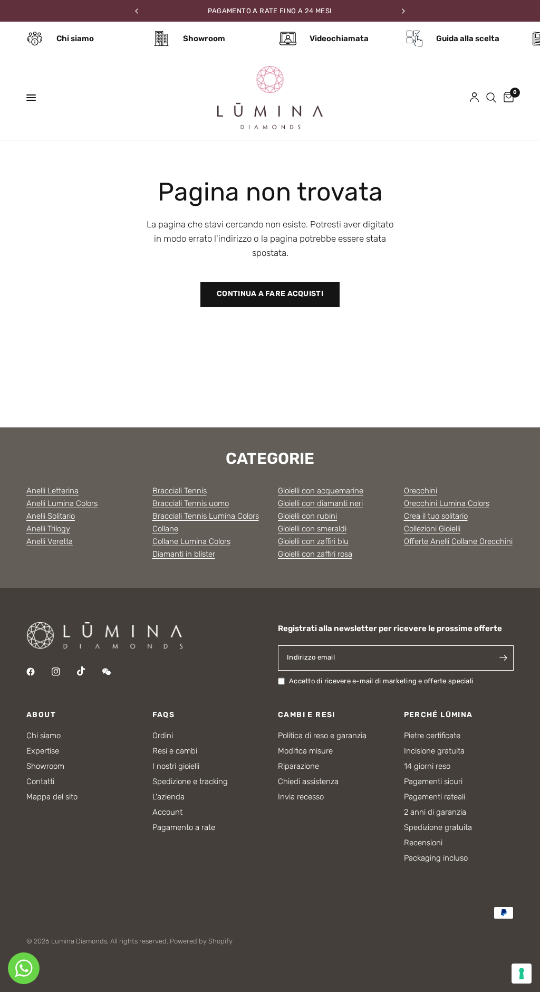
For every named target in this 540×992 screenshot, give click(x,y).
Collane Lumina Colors (191, 541)
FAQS (163, 715)
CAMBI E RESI (306, 715)
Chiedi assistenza (308, 781)
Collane (165, 528)
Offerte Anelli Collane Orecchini (458, 541)
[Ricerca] (491, 97)
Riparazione (298, 766)
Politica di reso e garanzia (322, 735)
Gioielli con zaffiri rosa (315, 554)
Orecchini (420, 490)
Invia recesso (301, 797)
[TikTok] (88, 671)
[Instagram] (63, 671)
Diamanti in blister (183, 554)
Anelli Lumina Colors (62, 503)
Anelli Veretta (49, 541)
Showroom (45, 766)
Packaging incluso (436, 858)
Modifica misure (305, 751)
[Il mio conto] (474, 97)
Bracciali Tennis (179, 490)
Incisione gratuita (434, 751)
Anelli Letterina (52, 490)
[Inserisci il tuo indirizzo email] (503, 658)
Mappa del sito (52, 797)
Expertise (42, 751)
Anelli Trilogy (48, 528)
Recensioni (423, 842)
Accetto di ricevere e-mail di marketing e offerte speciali (381, 681)
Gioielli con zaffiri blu (313, 541)
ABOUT (41, 715)
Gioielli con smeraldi (312, 528)
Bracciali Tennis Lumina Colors (205, 516)
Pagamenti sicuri (433, 781)
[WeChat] (114, 671)
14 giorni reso (427, 766)
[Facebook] (38, 671)
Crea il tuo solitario (436, 516)
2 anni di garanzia (435, 812)
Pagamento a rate (183, 827)
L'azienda (168, 797)
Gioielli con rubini (307, 516)
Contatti (40, 781)
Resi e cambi (174, 751)
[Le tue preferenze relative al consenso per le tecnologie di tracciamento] (522, 974)
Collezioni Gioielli (432, 528)
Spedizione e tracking (190, 781)
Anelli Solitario (50, 516)
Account (167, 812)
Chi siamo (43, 735)
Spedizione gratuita (438, 827)
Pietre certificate (432, 735)
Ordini (162, 735)
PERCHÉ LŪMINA (438, 715)
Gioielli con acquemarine (320, 490)
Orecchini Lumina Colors (446, 503)
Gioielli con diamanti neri (320, 503)
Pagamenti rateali (434, 797)
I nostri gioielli (175, 766)
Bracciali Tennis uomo (190, 503)
